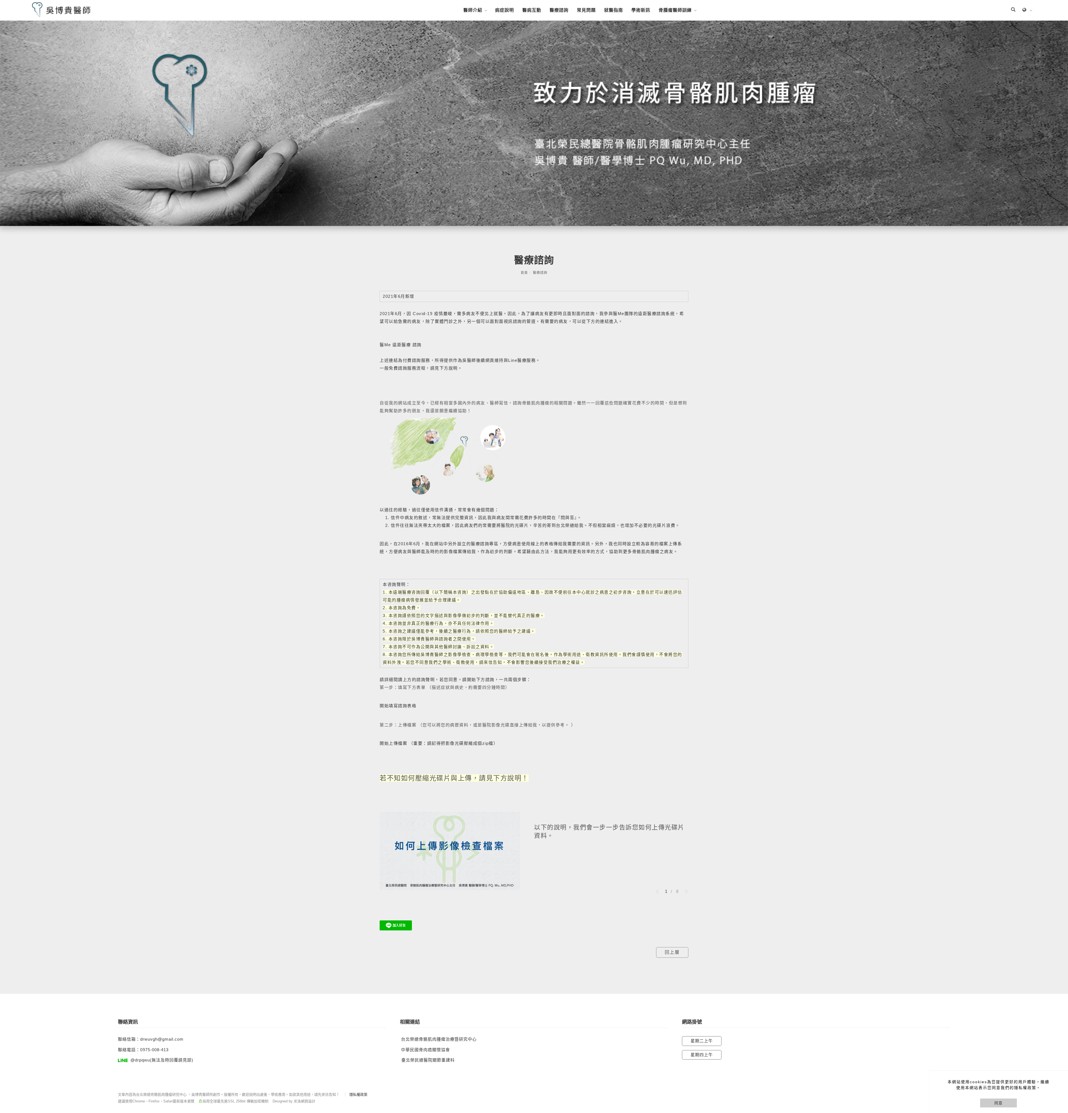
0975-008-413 (154, 1049)
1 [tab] (666, 891)
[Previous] (659, 891)
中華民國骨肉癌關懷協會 (425, 1049)
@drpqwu (140, 1060)
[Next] (684, 891)
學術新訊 (640, 10)
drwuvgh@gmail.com (162, 1039)
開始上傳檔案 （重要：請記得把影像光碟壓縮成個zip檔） (439, 743)
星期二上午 (702, 1040)
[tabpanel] (534, 123)
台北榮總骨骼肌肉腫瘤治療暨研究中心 (439, 1039)
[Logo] (61, 9)
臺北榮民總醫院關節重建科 (428, 1060)
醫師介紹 (472, 10)
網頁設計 (308, 1101)
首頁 (524, 273)
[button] (1013, 10)
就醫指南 (613, 10)
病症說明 (504, 10)
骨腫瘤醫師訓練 (675, 10)
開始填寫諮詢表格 (398, 705)
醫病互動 (531, 10)
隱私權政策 (358, 1094)
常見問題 (586, 10)
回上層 (672, 952)
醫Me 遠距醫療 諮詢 (401, 344)
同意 (998, 1103)
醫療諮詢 (559, 10)
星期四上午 (702, 1054)
